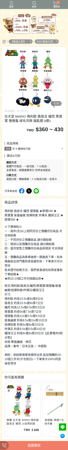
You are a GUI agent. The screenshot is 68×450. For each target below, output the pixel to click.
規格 (8, 148)
